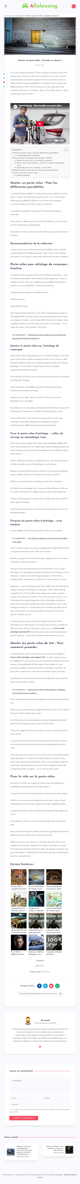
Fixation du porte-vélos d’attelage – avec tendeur (34, 168)
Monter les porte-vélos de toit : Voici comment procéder (35, 170)
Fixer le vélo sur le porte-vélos (25, 173)
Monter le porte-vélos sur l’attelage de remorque (34, 160)
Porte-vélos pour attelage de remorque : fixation (32, 158)
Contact (40, 1177)
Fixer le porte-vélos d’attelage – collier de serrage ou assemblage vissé (40, 164)
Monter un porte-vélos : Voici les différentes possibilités (35, 153)
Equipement (19, 16)
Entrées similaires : (24, 175)
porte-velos (45, 972)
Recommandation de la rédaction (28, 155)
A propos (59, 1175)
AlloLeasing (9, 16)
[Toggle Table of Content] (64, 150)
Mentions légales (70, 1175)
